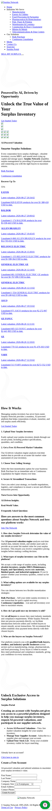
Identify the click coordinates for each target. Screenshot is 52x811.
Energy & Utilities (20, 14)
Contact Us (12, 44)
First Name (6, 775)
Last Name (6, 778)
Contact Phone (7, 789)
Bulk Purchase (18, 37)
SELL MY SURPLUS (11, 54)
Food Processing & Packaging (25, 17)
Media (9, 42)
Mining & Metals (19, 29)
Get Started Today (9, 121)
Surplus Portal (13, 49)
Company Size (7, 784)
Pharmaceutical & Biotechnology (26, 19)
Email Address (7, 787)
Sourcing (11, 47)
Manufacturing (18, 12)
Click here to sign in (10, 757)
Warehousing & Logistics (23, 24)
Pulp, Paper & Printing (22, 22)
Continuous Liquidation (22, 39)
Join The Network (9, 528)
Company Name (8, 781)
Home (9, 7)
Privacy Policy (21, 807)
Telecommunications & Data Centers (28, 32)
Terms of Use (7, 807)
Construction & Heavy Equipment (27, 27)
